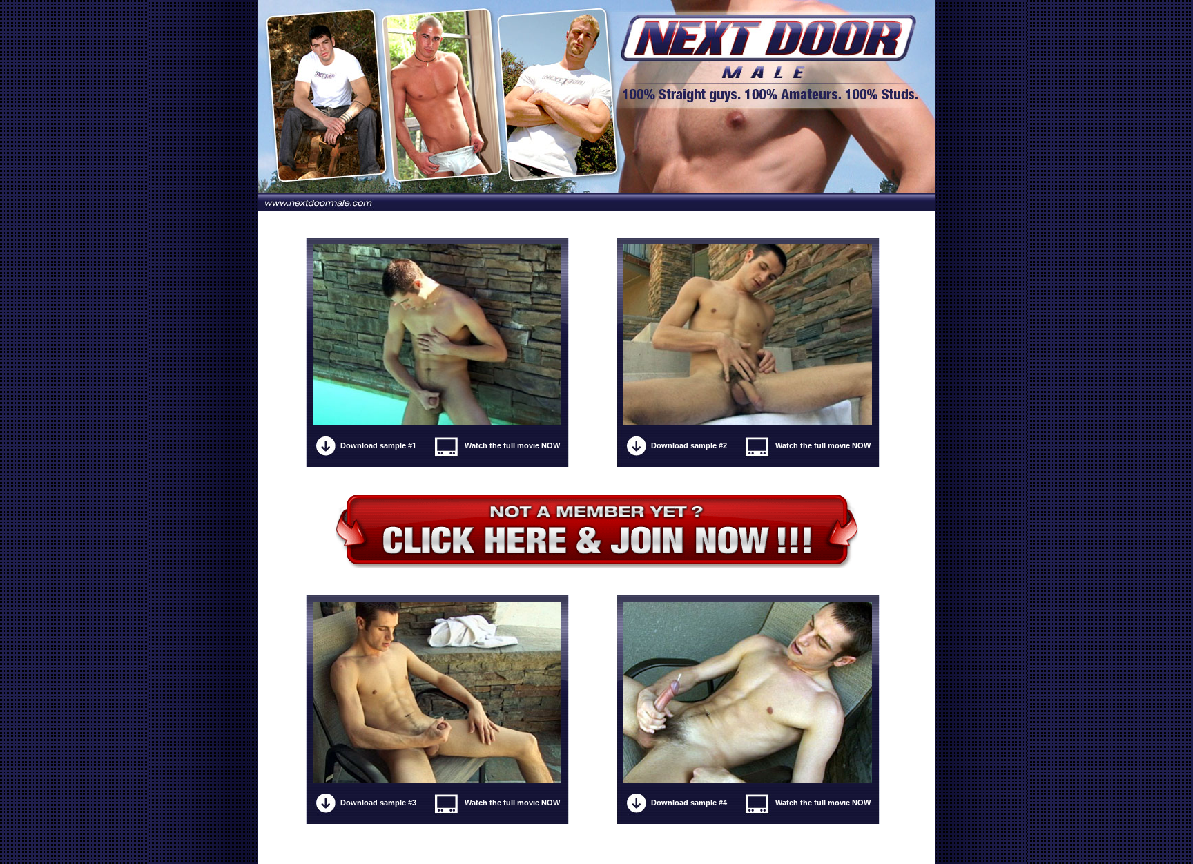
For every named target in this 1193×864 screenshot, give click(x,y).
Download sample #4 (689, 802)
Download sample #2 (689, 445)
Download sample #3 (378, 802)
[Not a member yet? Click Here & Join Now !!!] (597, 530)
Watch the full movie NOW (512, 445)
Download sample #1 (378, 445)
